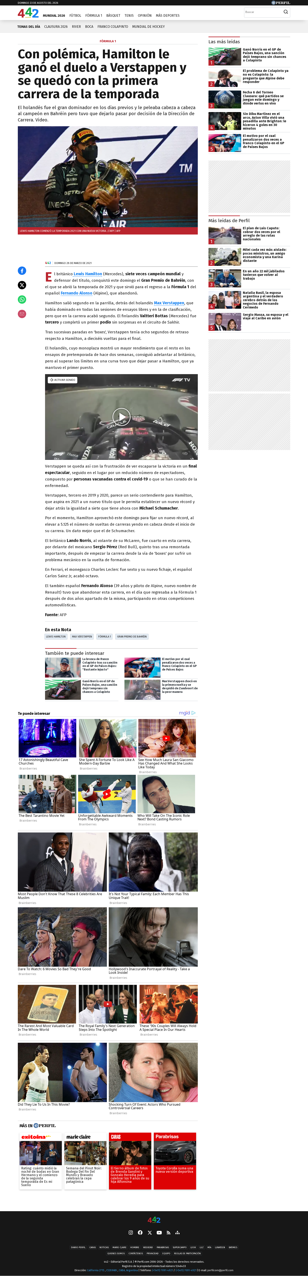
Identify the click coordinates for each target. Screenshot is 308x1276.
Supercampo (180, 1247)
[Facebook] (140, 1233)
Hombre (134, 1247)
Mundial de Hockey (148, 27)
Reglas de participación (187, 1253)
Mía (209, 1247)
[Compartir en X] (22, 285)
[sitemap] (177, 1233)
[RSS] (168, 1233)
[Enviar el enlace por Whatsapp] (22, 299)
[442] (154, 1220)
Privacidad (153, 1253)
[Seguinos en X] (150, 1232)
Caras (92, 1247)
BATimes (233, 1247)
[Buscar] (286, 12)
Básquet (113, 16)
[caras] (130, 1138)
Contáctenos (135, 1253)
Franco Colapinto (112, 27)
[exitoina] (40, 1138)
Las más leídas (224, 42)
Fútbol (75, 16)
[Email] (22, 314)
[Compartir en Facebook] (22, 270)
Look (193, 1247)
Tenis (129, 16)
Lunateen (220, 1247)
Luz (202, 1247)
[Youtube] (159, 1233)
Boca (89, 27)
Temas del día (28, 27)
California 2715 (96, 1270)
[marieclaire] (85, 1138)
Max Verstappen (82, 636)
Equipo (166, 1253)
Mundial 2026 (54, 16)
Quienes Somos (116, 1253)
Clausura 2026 (56, 27)
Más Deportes (168, 16)
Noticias (104, 1247)
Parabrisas (163, 1247)
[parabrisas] (175, 1138)
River (76, 27)
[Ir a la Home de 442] (28, 16)
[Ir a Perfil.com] (280, 4)
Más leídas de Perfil (229, 220)
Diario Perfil (78, 1247)
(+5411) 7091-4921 (162, 1270)
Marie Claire (120, 1247)
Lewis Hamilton (56, 636)
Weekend (148, 1247)
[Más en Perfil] (44, 1125)
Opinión (145, 16)
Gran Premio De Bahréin (132, 636)
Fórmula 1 (93, 16)
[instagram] (131, 1232)
